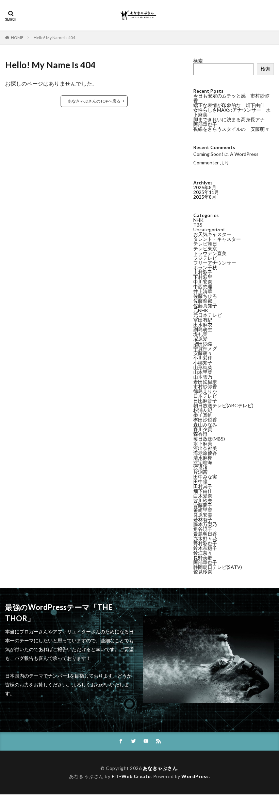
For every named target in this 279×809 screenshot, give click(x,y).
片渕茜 (200, 472)
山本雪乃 (202, 377)
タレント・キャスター (217, 239)
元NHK (200, 310)
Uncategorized (209, 229)
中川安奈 (202, 282)
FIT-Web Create (131, 776)
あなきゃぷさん (160, 768)
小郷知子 (202, 362)
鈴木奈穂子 (205, 548)
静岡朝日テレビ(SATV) (217, 567)
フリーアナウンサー (214, 263)
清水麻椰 (202, 458)
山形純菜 (202, 367)
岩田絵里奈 (205, 381)
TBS (197, 225)
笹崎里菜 (202, 510)
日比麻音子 (205, 400)
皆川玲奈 (202, 500)
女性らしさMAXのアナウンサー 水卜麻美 (231, 112)
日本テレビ (205, 396)
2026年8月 (204, 187)
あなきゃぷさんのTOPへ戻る (94, 101)
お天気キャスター (212, 234)
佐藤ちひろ (205, 296)
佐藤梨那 (202, 301)
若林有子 (202, 519)
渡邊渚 (200, 467)
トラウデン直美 (210, 253)
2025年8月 (204, 197)
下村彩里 (202, 277)
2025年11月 (206, 192)
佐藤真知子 (205, 305)
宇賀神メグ (205, 348)
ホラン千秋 (205, 267)
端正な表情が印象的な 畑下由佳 (229, 105)
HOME (17, 37)
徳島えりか (205, 391)
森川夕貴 (202, 429)
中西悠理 (202, 286)
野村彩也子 (205, 543)
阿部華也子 (205, 562)
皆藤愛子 (202, 505)
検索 (198, 61)
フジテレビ (205, 258)
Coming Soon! (208, 154)
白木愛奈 (202, 496)
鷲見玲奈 (202, 572)
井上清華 (202, 291)
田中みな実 (205, 477)
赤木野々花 (205, 538)
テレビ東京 (205, 248)
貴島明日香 (205, 534)
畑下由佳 (202, 491)
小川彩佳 (202, 358)
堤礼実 (200, 334)
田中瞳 (200, 481)
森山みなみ (205, 424)
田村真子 (202, 486)
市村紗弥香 (205, 386)
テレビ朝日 (205, 244)
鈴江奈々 (202, 553)
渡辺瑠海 (202, 462)
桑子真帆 (202, 415)
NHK (198, 220)
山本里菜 (202, 372)
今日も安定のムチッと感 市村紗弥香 (231, 98)
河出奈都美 (205, 448)
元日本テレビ (207, 315)
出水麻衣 (202, 324)
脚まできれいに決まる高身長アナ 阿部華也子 (231, 121)
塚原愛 (200, 339)
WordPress (195, 776)
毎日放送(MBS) (209, 439)
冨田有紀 (202, 320)
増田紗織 (202, 343)
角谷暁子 (202, 529)
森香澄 (200, 434)
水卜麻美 (202, 443)
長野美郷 (202, 557)
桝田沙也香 (205, 420)
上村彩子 (202, 272)
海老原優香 (205, 453)
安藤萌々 (202, 353)
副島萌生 (202, 329)
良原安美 (202, 515)
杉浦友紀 (202, 410)
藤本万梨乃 (205, 524)
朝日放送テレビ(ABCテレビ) (223, 405)
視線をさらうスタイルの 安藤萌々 (231, 129)
